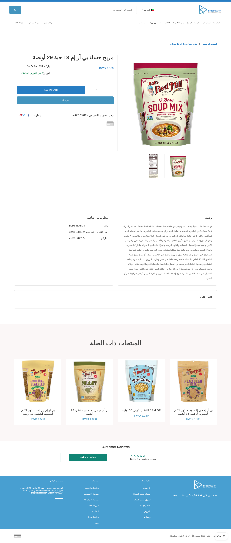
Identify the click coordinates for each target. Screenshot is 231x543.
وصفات (147, 517)
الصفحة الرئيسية (210, 44)
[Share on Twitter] (23, 115)
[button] (147, 10)
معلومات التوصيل (91, 488)
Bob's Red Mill (77, 225)
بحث (97, 523)
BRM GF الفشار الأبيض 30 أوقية (141, 410)
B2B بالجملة (145, 505)
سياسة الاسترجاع (91, 500)
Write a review (88, 457)
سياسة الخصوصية (91, 494)
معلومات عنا (93, 517)
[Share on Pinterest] (20, 115)
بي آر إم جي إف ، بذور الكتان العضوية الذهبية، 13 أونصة (38, 412)
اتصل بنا (95, 511)
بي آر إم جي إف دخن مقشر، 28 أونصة (89, 412)
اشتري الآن (65, 100)
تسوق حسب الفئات (142, 500)
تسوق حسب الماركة (142, 494)
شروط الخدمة (93, 505)
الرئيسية (147, 488)
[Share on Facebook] (28, 115)
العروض (147, 511)
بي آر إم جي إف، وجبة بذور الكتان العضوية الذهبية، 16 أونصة (193, 412)
